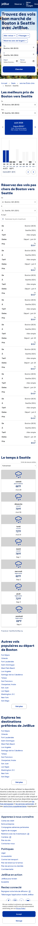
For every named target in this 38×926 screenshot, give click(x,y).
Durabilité (5, 882)
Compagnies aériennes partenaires (15, 827)
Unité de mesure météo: (28, 462)
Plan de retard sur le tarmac (12, 863)
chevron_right (35, 127)
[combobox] (19, 104)
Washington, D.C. (8, 694)
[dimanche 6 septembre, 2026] (27, 157)
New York (5, 697)
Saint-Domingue (7, 665)
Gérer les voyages (29, 4)
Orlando (4, 658)
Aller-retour (8, 36)
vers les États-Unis (27, 83)
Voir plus (19, 706)
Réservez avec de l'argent (14, 41)
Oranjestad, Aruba (8, 684)
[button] (23, 35)
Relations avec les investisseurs (15, 834)
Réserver (20, 4)
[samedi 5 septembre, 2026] (23, 157)
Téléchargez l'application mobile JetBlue (17, 895)
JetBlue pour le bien (9, 879)
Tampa (4, 678)
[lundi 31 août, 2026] (7, 156)
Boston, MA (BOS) (11, 48)
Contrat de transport (9, 859)
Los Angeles (6, 671)
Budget (3, 215)
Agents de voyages (9, 830)
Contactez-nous (8, 844)
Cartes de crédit (7, 821)
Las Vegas (5, 691)
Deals (13, 83)
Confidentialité (7, 869)
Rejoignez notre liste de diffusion (16, 891)
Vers (2, 109)
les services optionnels (25, 804)
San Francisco (7, 681)
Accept (19, 914)
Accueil (4, 83)
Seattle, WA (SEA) (11, 55)
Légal (3, 853)
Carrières (6, 837)
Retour (22, 60)
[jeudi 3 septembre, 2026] (17, 155)
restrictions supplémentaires (14, 806)
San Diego (5, 701)
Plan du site (5, 840)
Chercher (19, 69)
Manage (19, 921)
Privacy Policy (20, 908)
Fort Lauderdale (7, 662)
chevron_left (2, 127)
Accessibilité (6, 856)
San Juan (5, 688)
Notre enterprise (7, 824)
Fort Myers (5, 655)
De (4, 46)
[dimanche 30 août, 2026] (4, 156)
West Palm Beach (8, 668)
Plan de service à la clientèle (12, 866)
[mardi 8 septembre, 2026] (33, 157)
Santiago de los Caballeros (12, 675)
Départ (6, 60)
